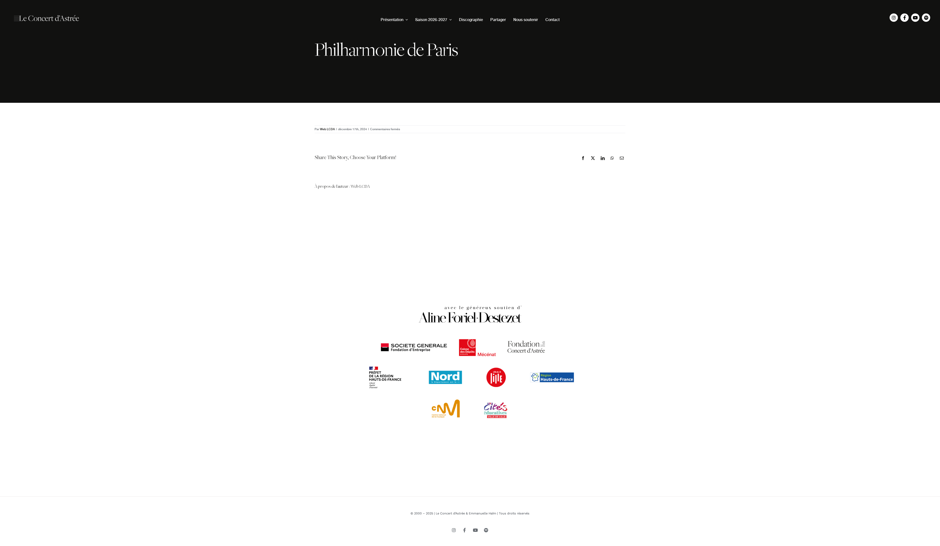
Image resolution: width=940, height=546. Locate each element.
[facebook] (904, 17)
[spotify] (926, 17)
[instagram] (894, 17)
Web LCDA (327, 129)
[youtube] (915, 17)
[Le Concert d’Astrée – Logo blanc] (46, 13)
